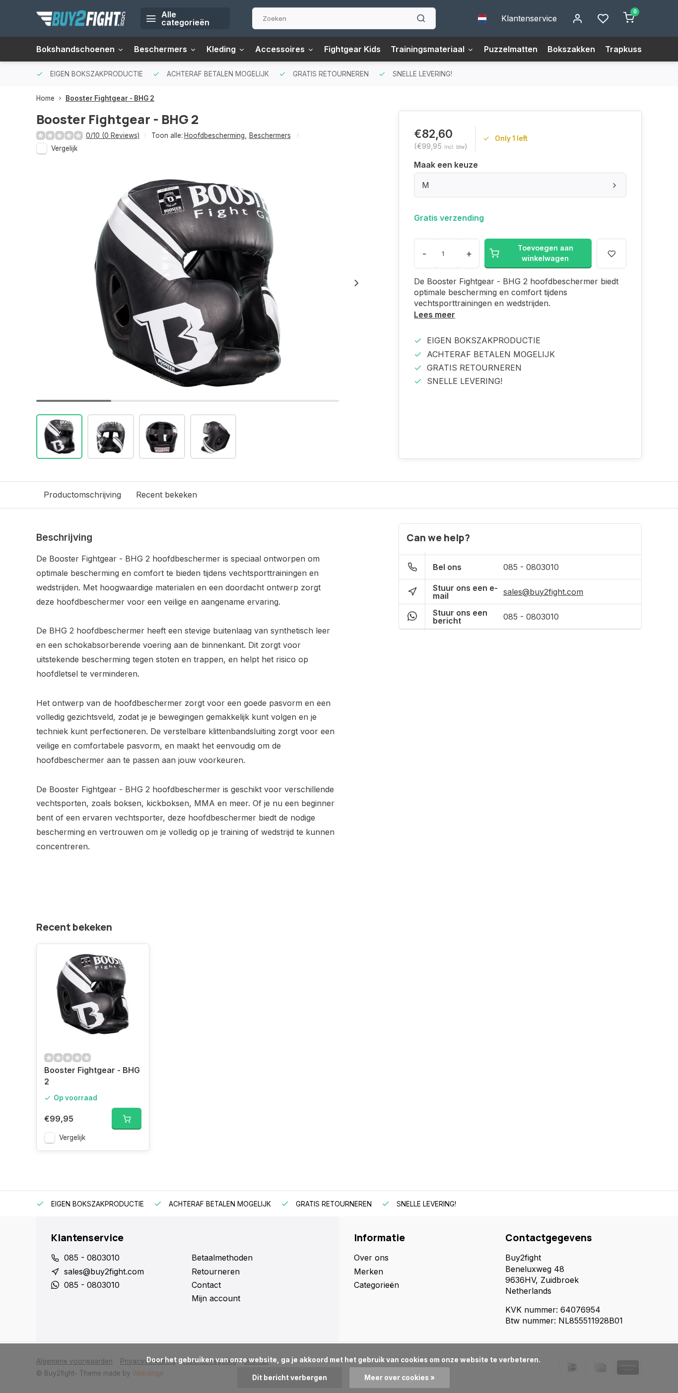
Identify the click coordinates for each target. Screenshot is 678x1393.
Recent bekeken (166, 495)
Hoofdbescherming (215, 135)
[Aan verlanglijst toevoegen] (134, 959)
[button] (356, 282)
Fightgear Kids (352, 49)
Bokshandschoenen (75, 49)
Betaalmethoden (222, 1258)
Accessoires (280, 49)
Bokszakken (571, 49)
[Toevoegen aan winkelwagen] (126, 1119)
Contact (206, 1285)
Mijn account (216, 1298)
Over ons (371, 1258)
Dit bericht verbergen (289, 1378)
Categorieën (376, 1285)
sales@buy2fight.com (543, 592)
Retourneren (216, 1271)
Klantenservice (529, 18)
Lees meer (434, 314)
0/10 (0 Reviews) (112, 135)
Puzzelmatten (511, 49)
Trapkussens (630, 49)
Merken (368, 1271)
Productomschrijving (82, 495)
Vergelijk (64, 148)
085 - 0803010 (531, 567)
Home (45, 98)
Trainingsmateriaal (428, 49)
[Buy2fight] (81, 18)
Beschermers (160, 49)
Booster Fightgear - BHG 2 (110, 98)
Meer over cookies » (399, 1378)
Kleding (221, 49)
